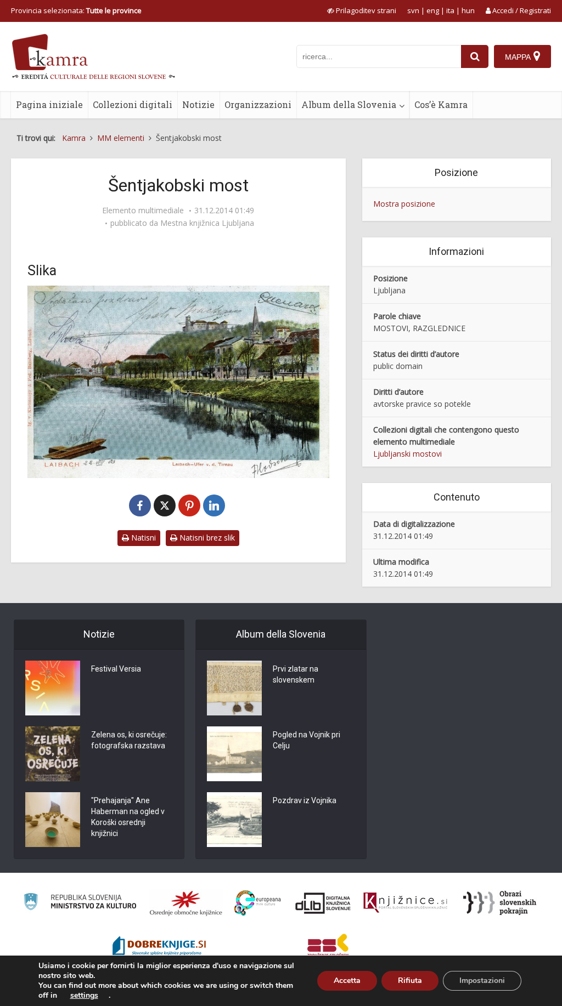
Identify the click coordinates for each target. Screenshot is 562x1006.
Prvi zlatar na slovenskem (295, 674)
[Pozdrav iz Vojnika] (234, 819)
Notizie (198, 104)
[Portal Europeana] (257, 903)
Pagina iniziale (49, 104)
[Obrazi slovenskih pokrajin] (500, 903)
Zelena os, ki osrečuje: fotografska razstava (129, 740)
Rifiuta (410, 980)
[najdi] (474, 56)
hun (468, 10)
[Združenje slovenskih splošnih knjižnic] (405, 903)
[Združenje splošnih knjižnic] (328, 947)
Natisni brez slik (206, 537)
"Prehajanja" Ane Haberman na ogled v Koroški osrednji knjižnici (128, 817)
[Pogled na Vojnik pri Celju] (234, 753)
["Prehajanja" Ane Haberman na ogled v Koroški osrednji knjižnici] (52, 819)
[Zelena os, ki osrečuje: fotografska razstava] (52, 753)
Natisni (142, 537)
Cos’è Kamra (441, 104)
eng (432, 10)
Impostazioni (482, 980)
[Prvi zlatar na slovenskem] (234, 688)
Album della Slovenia (348, 104)
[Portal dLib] (323, 903)
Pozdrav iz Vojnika (304, 800)
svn (413, 10)
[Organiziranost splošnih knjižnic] (186, 903)
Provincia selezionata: (76, 10)
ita (450, 10)
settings (84, 996)
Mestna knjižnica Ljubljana (207, 223)
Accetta (347, 980)
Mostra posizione (404, 203)
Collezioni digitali (132, 104)
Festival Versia (116, 668)
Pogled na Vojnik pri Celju (306, 740)
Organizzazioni (257, 104)
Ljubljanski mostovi (407, 453)
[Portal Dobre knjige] (159, 947)
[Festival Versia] (52, 688)
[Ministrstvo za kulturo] (79, 903)
